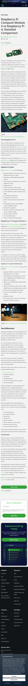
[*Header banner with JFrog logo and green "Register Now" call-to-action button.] (14, 2)
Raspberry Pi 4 (20, 147)
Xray (2, 576)
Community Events (18, 619)
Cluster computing (8, 372)
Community (16, 613)
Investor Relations (5, 619)
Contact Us (3, 638)
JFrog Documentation (19, 586)
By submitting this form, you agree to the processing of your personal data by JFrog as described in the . (13, 511)
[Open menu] (26, 5)
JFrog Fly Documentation (19, 589)
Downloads (16, 616)
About (2, 613)
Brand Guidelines (5, 641)
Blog (15, 573)
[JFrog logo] (3, 5)
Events (15, 579)
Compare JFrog (17, 604)
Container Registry (5, 583)
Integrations (17, 583)
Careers (3, 628)
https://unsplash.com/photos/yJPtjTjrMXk (16, 323)
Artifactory (3, 573)
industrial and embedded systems (16, 226)
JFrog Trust (16, 601)
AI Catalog (3, 589)
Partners (3, 622)
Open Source (17, 597)
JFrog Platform (4, 592)
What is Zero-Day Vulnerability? (7, 654)
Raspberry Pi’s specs (8, 170)
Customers (3, 625)
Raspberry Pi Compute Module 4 (11, 224)
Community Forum (18, 622)
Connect (3, 586)
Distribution (4, 579)
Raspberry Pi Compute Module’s (11, 267)
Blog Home (4, 15)
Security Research (18, 576)
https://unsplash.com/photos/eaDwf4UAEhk (12, 136)
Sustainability (4, 632)
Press (2, 635)
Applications (17, 625)
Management (4, 616)
